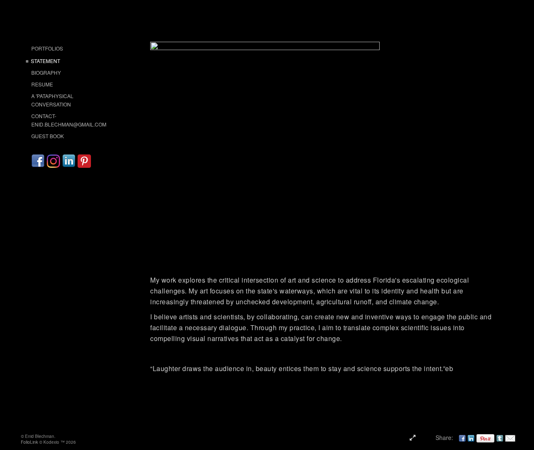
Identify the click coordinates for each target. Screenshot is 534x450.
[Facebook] (38, 161)
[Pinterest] (84, 161)
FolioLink (29, 442)
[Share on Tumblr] (499, 437)
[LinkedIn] (69, 161)
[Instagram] (53, 161)
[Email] (510, 437)
